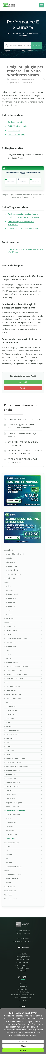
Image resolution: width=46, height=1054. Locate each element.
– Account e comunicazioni (14, 554)
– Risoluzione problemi (12, 698)
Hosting (7, 754)
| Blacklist (8, 702)
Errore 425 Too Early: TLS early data (24, 419)
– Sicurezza (8, 614)
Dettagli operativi (15, 122)
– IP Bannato (8, 855)
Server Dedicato (23, 968)
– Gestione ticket (10, 566)
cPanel (6, 582)
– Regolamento (9, 578)
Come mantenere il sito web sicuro (23, 228)
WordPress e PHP (10, 899)
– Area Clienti (9, 738)
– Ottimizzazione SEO (12, 783)
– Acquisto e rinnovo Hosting (15, 758)
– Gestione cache (10, 835)
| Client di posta (10, 706)
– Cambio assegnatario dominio (16, 638)
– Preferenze (9, 610)
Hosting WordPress (22, 965)
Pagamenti (23, 986)
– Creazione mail (10, 690)
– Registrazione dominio (13, 670)
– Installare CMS (10, 778)
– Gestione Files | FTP (12, 770)
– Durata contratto (11, 879)
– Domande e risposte (12, 694)
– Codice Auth (9, 642)
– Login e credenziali (11, 570)
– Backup (7, 586)
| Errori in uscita (10, 714)
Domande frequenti (16, 134)
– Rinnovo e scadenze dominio (15, 674)
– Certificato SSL (10, 823)
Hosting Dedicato (23, 962)
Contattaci (23, 1000)
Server (6, 871)
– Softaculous (9, 618)
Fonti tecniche (14, 130)
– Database (8, 590)
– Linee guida (9, 839)
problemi (30, 50)
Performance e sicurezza (14, 811)
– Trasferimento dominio (13, 678)
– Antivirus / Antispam (12, 815)
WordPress (8, 895)
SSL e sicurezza (9, 887)
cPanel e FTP (9, 622)
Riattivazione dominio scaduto (23, 995)
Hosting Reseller (23, 959)
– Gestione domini (11, 594)
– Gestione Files (10, 598)
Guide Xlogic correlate (17, 126)
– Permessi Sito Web (11, 786)
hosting (22, 50)
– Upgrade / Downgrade (13, 803)
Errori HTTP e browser (12, 730)
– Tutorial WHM (9, 799)
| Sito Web (8, 658)
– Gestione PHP (9, 606)
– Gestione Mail (10, 602)
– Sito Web (8, 863)
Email (6, 682)
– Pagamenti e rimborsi (12, 574)
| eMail (6, 650)
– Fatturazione (9, 562)
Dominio (7, 634)
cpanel (15, 50)
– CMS (6, 742)
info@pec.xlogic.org (25, 941)
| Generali (8, 654)
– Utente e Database (11, 807)
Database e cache (11, 626)
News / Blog (22, 989)
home (7, 33)
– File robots (9, 831)
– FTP (6, 851)
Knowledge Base (19, 33)
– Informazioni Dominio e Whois (16, 666)
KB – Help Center (23, 992)
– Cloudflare (8, 827)
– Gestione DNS (10, 646)
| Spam (7, 722)
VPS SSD (23, 971)
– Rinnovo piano (10, 795)
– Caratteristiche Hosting (13, 762)
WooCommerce (10, 891)
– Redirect (8, 790)
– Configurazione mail (12, 686)
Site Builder (23, 954)
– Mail (6, 859)
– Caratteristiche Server (12, 875)
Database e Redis (10, 630)
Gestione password (11, 734)
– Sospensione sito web (13, 867)
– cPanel (7, 746)
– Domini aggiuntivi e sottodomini (16, 766)
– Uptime (7, 883)
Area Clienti (8, 550)
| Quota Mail (9, 718)
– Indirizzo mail (9, 750)
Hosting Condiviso (23, 956)
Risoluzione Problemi (12, 843)
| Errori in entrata (10, 710)
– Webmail (8, 726)
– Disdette (8, 558)
